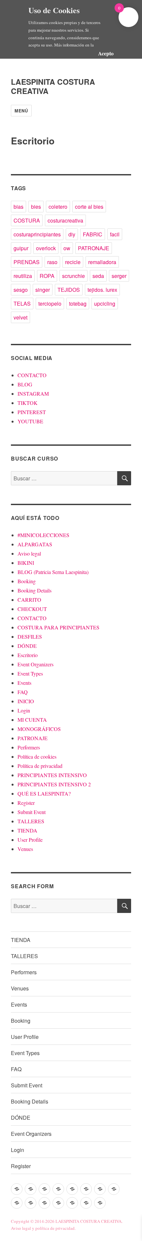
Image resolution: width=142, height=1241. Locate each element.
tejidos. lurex (102, 289)
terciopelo (49, 303)
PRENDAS (27, 262)
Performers (29, 747)
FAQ (23, 691)
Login (24, 710)
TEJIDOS (68, 289)
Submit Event (32, 811)
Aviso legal (29, 553)
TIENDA (27, 830)
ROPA (47, 276)
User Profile (30, 839)
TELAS (22, 303)
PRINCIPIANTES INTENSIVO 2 (54, 784)
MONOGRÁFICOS (39, 728)
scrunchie (73, 276)
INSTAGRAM (33, 393)
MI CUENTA (32, 719)
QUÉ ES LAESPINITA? (44, 793)
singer (42, 289)
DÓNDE (27, 645)
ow (66, 248)
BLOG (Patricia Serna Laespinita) (53, 571)
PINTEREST (32, 412)
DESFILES (30, 636)
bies (36, 206)
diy (71, 234)
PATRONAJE (93, 248)
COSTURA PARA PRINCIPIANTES (58, 627)
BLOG (25, 384)
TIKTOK (28, 402)
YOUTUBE (30, 421)
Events (24, 682)
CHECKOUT (32, 608)
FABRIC (92, 234)
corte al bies (89, 206)
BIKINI (26, 562)
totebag (78, 303)
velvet (20, 317)
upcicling (104, 303)
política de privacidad (55, 1228)
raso (52, 262)
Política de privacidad (40, 765)
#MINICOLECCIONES (43, 534)
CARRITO (29, 599)
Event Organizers (35, 664)
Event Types (30, 673)
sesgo (21, 289)
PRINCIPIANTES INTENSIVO (52, 775)
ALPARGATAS (35, 544)
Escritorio (28, 654)
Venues (25, 848)
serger (119, 276)
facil (115, 234)
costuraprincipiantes (37, 234)
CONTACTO (32, 375)
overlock (46, 248)
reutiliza (23, 276)
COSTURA (27, 220)
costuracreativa (65, 220)
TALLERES (31, 821)
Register (26, 802)
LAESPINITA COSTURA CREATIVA (53, 86)
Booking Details (35, 590)
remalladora (102, 262)
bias (18, 206)
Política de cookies (37, 756)
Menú (21, 110)
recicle (73, 262)
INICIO (26, 701)
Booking (27, 581)
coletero (58, 206)
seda (98, 276)
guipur (21, 248)
